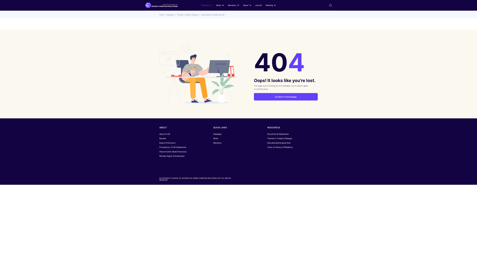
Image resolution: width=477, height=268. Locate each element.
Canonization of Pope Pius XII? (213, 15)
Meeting (269, 5)
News (218, 5)
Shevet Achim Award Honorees (173, 152)
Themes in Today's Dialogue (187, 15)
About (245, 5)
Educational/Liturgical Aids (279, 143)
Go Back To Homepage (286, 97)
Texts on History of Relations (280, 147)
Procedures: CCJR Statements (172, 147)
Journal (258, 5)
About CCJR (164, 134)
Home (161, 15)
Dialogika (205, 5)
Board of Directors (167, 143)
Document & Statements (278, 134)
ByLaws (162, 138)
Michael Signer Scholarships (171, 156)
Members (232, 5)
